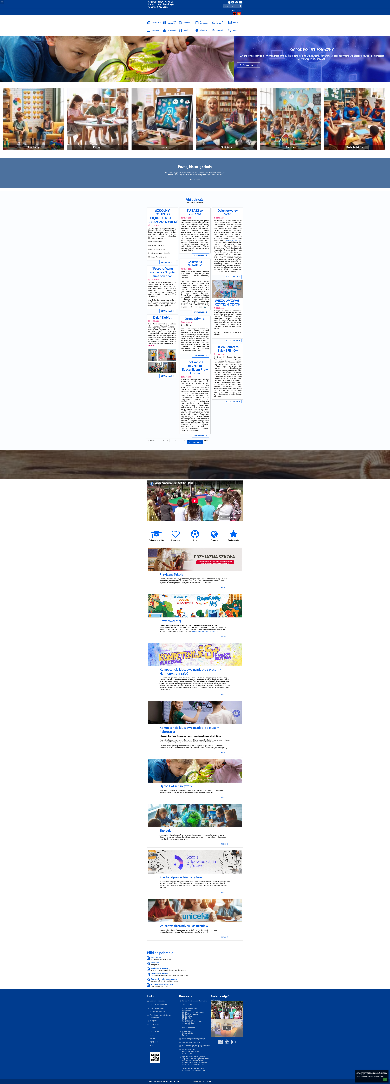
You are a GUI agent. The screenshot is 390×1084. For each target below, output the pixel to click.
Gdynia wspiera (295, 51)
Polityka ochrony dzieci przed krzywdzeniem (160, 1016)
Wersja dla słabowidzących (158, 1081)
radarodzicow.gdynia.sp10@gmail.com (196, 1046)
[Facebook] (233, 2)
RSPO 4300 (154, 1042)
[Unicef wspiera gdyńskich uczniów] (195, 910)
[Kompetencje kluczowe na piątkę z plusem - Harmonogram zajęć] (195, 654)
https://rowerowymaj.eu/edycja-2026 (205, 631)
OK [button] (385, 1079)
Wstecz (152, 440)
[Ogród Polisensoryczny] (195, 771)
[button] (2, 2)
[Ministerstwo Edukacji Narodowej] (237, 11)
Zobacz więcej (250, 63)
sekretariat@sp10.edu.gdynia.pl (193, 1039)
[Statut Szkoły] (148, 958)
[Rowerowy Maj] (195, 606)
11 (199, 440)
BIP (151, 1046)
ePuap (152, 1038)
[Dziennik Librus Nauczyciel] (237, 2)
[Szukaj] (240, 6)
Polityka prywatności (157, 1012)
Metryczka (154, 1021)
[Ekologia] (195, 815)
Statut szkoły (154, 1031)
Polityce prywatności (379, 1076)
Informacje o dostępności (159, 1004)
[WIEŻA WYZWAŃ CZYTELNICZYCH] (227, 289)
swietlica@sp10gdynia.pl (191, 1042)
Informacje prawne (157, 1008)
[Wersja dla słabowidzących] (229, 2)
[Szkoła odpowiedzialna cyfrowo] (195, 862)
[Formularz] (148, 963)
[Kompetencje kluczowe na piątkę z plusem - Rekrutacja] (195, 712)
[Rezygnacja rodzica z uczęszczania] (148, 979)
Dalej (205, 440)
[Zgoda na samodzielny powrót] (148, 985)
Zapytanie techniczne (157, 1001)
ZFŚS (152, 1035)
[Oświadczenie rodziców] (148, 969)
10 (193, 440)
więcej (223, 588)
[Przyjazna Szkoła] (195, 559)
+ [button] (171, 1081)
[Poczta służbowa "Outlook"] (240, 2)
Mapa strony (154, 1024)
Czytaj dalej (168, 262)
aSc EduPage (206, 1081)
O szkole (153, 1028)
